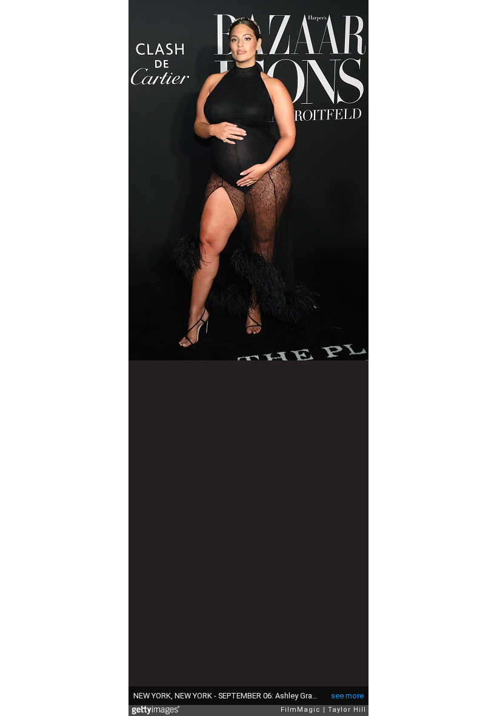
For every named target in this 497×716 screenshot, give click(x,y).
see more (347, 695)
